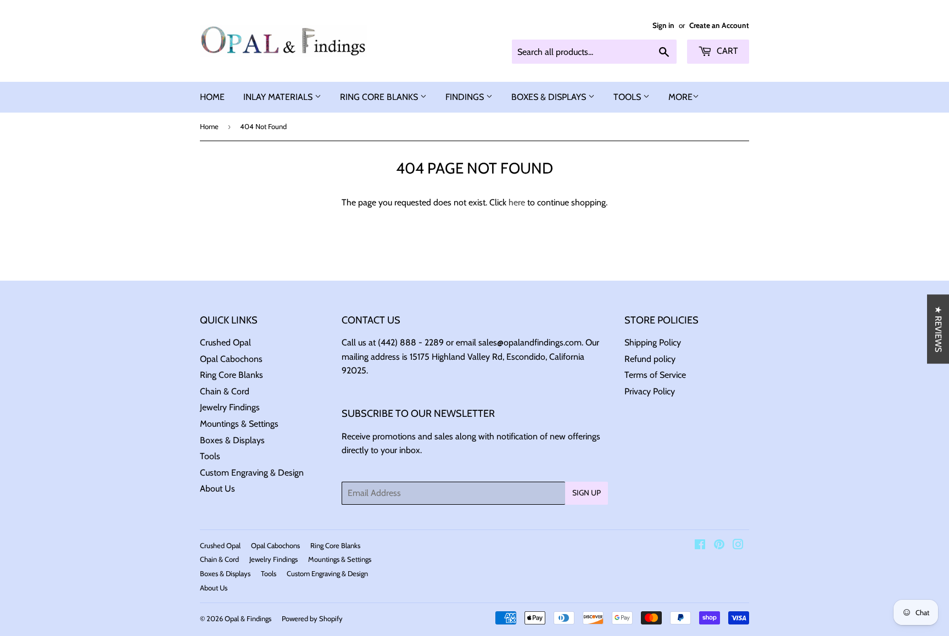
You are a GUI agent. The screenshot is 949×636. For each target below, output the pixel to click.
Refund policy (650, 359)
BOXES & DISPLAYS (549, 97)
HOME (212, 97)
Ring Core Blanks (231, 375)
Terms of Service (655, 375)
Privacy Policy (649, 391)
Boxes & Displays (232, 440)
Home (209, 126)
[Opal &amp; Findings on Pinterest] (719, 545)
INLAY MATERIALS (279, 97)
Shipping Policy (652, 342)
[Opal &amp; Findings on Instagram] (738, 545)
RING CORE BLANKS (380, 97)
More (680, 97)
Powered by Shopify (312, 618)
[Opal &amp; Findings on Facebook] (700, 545)
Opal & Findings (248, 618)
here (517, 202)
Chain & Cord (224, 391)
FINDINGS (465, 97)
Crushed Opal (225, 342)
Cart (726, 51)
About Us (217, 488)
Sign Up (586, 493)
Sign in (663, 25)
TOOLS (628, 97)
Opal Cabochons (231, 359)
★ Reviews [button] (938, 329)
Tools (210, 456)
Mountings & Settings (239, 424)
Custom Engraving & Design (252, 472)
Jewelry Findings (230, 407)
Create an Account (719, 25)
